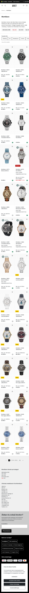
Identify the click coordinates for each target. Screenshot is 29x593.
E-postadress (5, 523)
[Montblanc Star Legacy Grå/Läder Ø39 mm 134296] (22, 367)
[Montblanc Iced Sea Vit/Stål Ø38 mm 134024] (22, 265)
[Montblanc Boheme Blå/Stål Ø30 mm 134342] (22, 434)
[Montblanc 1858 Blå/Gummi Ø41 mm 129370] (22, 89)
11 (19, 460)
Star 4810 (4, 501)
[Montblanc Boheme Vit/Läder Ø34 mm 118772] (7, 156)
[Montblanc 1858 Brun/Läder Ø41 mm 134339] (22, 401)
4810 (3, 487)
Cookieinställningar (14, 587)
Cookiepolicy (14, 576)
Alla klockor (4, 472)
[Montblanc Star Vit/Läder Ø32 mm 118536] (22, 122)
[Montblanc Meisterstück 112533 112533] (22, 193)
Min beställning (13, 541)
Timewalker (4, 505)
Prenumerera (6, 530)
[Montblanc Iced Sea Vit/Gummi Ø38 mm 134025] (7, 301)
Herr (2, 473)
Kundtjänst (5, 541)
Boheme (3, 489)
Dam (3, 475)
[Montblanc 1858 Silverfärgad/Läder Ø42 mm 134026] (22, 301)
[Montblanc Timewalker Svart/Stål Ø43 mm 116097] (7, 122)
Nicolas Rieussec (5, 498)
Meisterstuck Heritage (6, 493)
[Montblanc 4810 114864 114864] (22, 228)
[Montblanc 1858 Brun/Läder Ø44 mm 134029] (22, 334)
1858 (3, 486)
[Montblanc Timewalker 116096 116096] (7, 228)
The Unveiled (4, 504)
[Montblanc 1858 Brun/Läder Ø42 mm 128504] (7, 193)
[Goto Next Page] (23, 460)
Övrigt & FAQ (15, 552)
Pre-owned (4, 476)
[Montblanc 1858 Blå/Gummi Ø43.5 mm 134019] (7, 89)
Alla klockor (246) (6, 29)
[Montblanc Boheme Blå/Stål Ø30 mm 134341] (7, 434)
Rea (2, 478)
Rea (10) (14, 29)
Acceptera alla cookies (14, 580)
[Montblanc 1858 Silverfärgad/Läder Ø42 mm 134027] (7, 334)
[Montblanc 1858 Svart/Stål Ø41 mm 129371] (22, 56)
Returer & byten (19, 548)
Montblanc (4, 496)
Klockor (3, 10)
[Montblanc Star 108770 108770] (22, 156)
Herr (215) (21, 29)
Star (2, 499)
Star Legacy (4, 502)
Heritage (3, 490)
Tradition (3, 506)
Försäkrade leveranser (7, 548)
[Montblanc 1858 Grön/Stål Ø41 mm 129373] (7, 56)
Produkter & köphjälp (7, 545)
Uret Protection (6, 552)
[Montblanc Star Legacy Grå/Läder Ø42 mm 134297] (7, 401)
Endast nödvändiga (14, 584)
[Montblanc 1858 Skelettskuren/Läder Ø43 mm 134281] (7, 367)
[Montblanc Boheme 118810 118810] (7, 265)
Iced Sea (3, 492)
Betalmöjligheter (18, 545)
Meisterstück (4, 495)
